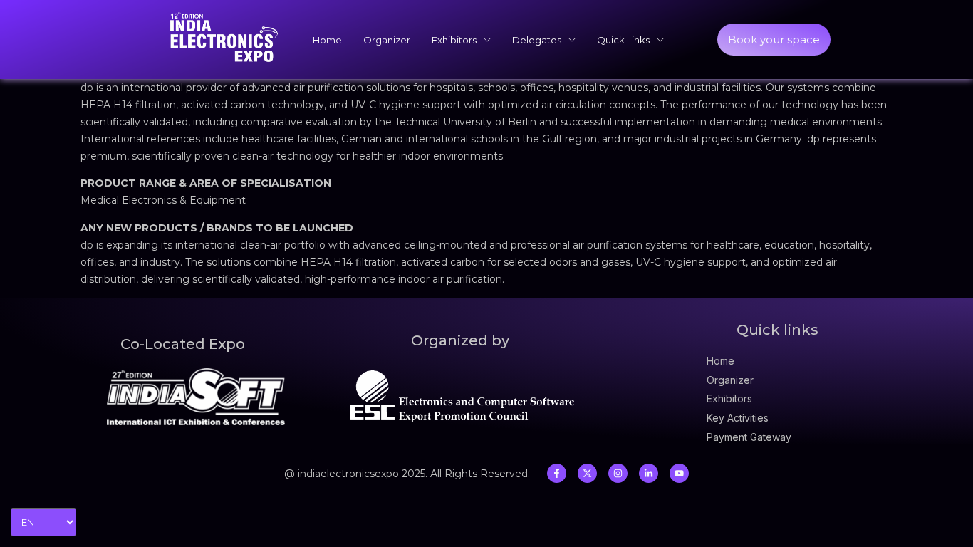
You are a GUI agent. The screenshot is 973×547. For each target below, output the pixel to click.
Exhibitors (454, 40)
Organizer (386, 40)
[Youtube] (679, 473)
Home (327, 40)
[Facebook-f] (556, 473)
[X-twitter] (587, 473)
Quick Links (623, 40)
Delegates (536, 40)
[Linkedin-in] (648, 473)
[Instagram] (618, 473)
